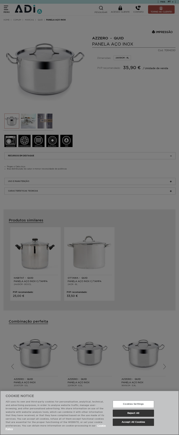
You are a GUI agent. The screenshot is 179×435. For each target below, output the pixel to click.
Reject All (133, 413)
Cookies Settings (133, 404)
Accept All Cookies (133, 422)
